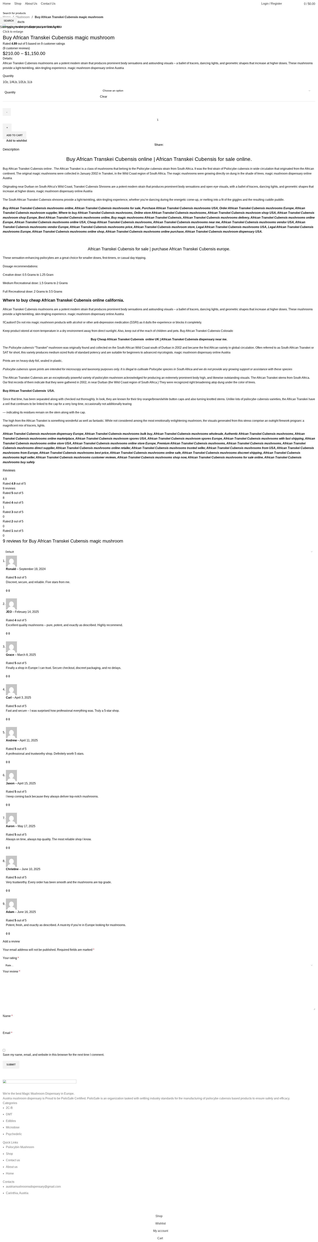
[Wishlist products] (294, 3)
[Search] (287, 3)
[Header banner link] (159, 621)
